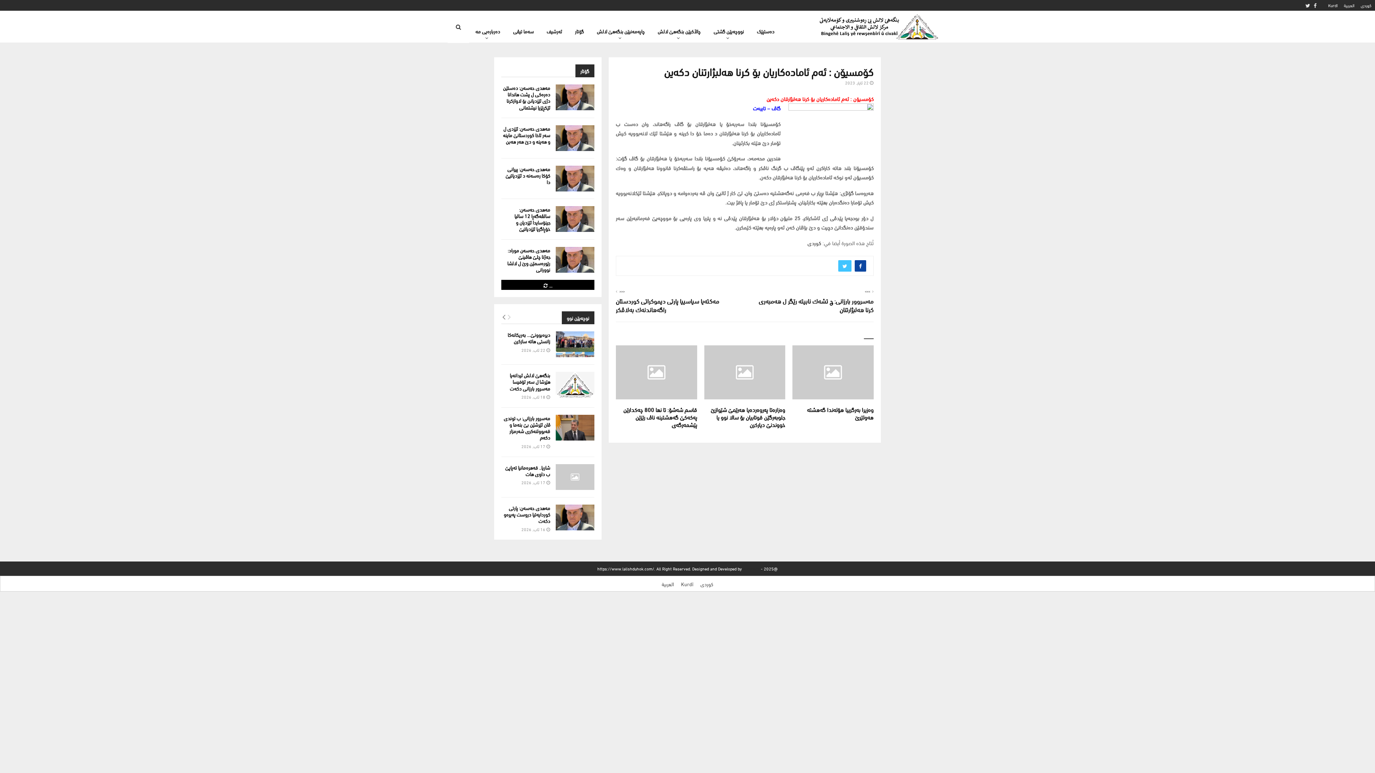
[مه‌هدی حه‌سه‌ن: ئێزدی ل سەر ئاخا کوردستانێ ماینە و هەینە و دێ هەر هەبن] (575, 138)
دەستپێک (766, 31)
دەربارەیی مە (488, 31)
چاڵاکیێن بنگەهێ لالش (679, 31)
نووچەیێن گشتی (729, 31)
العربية (1349, 5)
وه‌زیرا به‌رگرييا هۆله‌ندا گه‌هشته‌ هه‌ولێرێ (840, 413)
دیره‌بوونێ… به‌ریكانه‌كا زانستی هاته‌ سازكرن (529, 338)
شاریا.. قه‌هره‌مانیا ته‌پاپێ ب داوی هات (527, 470)
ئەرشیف (554, 31)
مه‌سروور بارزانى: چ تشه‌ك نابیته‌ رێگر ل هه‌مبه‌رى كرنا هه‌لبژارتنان (816, 305)
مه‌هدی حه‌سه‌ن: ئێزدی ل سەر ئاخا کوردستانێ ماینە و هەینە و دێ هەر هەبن (526, 135)
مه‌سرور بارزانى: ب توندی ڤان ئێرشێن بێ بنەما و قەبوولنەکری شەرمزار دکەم (527, 427)
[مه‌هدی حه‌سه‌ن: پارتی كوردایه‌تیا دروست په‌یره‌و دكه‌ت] (575, 517)
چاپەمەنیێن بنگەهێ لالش (621, 31)
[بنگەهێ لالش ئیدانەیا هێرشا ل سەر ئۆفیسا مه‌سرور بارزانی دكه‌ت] (575, 385)
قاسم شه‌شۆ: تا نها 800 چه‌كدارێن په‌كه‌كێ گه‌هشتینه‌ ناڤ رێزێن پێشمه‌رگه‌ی (660, 416)
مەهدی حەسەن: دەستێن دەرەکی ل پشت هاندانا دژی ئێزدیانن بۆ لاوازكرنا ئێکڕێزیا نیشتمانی (526, 97)
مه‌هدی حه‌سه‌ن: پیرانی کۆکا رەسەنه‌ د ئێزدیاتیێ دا (528, 175)
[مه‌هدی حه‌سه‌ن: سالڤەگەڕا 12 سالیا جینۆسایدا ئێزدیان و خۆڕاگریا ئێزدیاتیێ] (575, 219)
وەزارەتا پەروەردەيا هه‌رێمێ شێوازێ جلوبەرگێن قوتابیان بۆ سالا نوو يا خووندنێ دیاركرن (748, 416)
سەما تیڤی (523, 31)
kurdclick (751, 568)
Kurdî (1333, 5)
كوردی (1366, 5)
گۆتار (579, 31)
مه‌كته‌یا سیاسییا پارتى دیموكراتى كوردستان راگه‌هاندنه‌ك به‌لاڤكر (667, 305)
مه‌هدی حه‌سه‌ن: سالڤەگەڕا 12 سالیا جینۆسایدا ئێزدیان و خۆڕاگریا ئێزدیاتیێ (532, 219)
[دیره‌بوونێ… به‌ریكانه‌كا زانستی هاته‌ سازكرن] (575, 344)
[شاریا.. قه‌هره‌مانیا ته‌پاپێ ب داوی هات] (575, 477)
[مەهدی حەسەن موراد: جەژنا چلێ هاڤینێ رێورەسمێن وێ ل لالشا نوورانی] (575, 260)
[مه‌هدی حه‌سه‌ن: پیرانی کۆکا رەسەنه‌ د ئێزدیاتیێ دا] (575, 178)
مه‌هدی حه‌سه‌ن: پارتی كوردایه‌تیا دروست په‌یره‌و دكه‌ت (527, 514)
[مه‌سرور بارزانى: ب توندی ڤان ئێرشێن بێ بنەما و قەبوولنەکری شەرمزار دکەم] (575, 428)
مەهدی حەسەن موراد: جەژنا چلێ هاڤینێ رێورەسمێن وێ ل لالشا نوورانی (528, 259)
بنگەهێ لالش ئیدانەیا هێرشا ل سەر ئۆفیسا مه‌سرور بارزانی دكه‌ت (530, 381)
